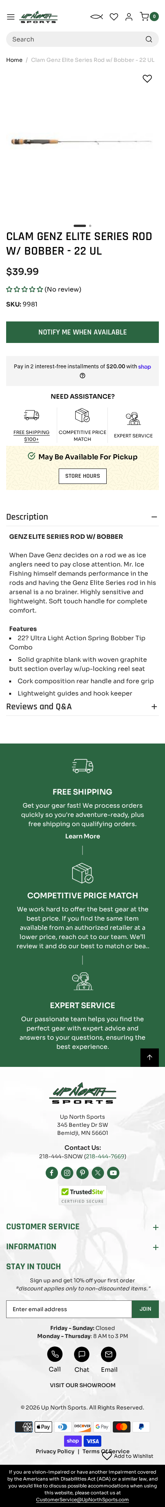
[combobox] (82, 39)
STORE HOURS (82, 476)
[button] (24, 289)
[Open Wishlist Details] (114, 17)
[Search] (149, 39)
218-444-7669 (105, 1156)
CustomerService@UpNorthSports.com (82, 1499)
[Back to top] (149, 1057)
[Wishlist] (147, 78)
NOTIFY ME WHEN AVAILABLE (82, 332)
